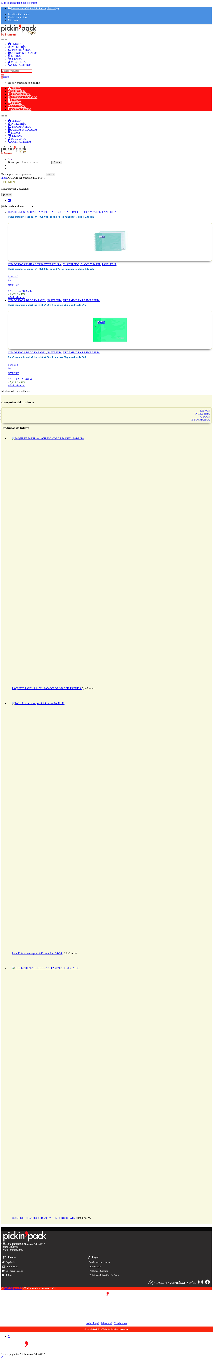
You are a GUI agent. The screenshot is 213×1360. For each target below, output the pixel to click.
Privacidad (106, 1323)
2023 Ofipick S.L (13, 1288)
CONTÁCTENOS (21, 64)
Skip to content (29, 2)
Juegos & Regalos (13, 1271)
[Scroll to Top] (2, 1357)
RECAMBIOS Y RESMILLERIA (81, 300)
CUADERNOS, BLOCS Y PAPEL (82, 212)
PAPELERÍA (18, 46)
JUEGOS (205, 416)
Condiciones (120, 1323)
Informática (11, 1266)
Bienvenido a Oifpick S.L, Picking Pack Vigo (35, 8)
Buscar (57, 162)
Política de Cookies (98, 1271)
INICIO (16, 43)
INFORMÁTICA (21, 49)
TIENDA (16, 58)
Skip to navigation (10, 2)
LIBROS (15, 55)
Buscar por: (14, 162)
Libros (8, 1275)
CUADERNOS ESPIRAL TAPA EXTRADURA (34, 212)
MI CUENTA (18, 61)
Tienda (11, 1257)
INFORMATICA (200, 419)
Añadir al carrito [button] (16, 297)
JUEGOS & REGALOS (24, 52)
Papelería (9, 1262)
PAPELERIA (109, 212)
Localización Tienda (18, 14)
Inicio (4, 177)
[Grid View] (9, 200)
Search (11, 159)
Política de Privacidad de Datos (103, 1275)
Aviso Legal (94, 1266)
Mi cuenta (13, 20)
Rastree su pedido (17, 17)
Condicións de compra (99, 1262)
